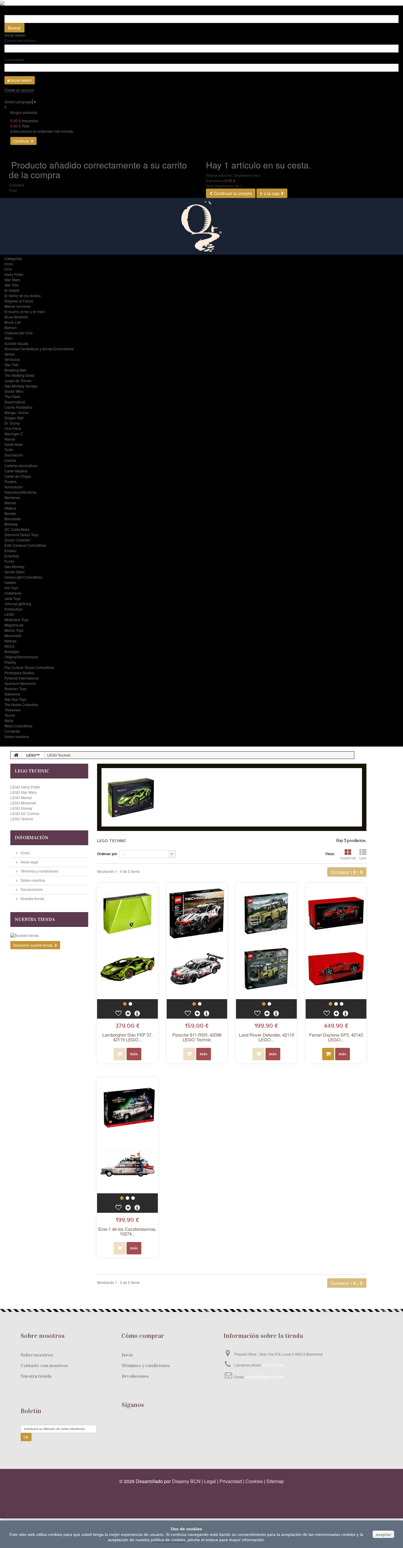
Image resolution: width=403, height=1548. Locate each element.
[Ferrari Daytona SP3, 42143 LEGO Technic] (336, 941)
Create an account (19, 89)
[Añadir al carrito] (328, 1054)
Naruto (9, 438)
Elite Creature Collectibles (25, 545)
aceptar (383, 1534)
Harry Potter (14, 274)
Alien (8, 338)
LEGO (9, 614)
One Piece (12, 428)
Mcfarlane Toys (16, 619)
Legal (210, 1481)
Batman (10, 327)
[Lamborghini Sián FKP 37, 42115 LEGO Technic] (127, 941)
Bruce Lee (12, 322)
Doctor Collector (17, 539)
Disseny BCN (186, 1481)
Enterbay (11, 555)
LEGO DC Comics (24, 813)
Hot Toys (11, 587)
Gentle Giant (14, 571)
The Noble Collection (21, 704)
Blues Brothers (16, 316)
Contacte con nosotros (44, 1365)
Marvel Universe (17, 306)
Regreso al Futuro (18, 300)
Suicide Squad (16, 343)
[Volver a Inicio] (16, 755)
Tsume (9, 715)
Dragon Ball (14, 417)
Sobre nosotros (16, 736)
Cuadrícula (348, 857)
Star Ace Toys (15, 699)
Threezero (12, 709)
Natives (10, 640)
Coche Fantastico (18, 407)
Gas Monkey (14, 566)
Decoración (13, 454)
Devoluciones (31, 889)
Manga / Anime (16, 412)
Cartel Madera (15, 470)
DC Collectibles (17, 529)
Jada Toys (12, 598)
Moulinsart (12, 635)
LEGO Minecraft (23, 802)
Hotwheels (13, 592)
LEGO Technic (21, 818)
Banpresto (12, 518)
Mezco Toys (13, 630)
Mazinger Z (13, 433)
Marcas (10, 502)
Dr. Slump (12, 423)
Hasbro (10, 582)
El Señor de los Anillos (22, 295)
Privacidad (230, 1481)
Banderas (12, 497)
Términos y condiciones (39, 870)
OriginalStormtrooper (21, 656)
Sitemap (275, 1481)
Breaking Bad (15, 369)
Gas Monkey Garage (20, 385)
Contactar (12, 731)
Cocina (10, 460)
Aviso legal (29, 861)
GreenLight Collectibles (23, 577)
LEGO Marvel (21, 797)
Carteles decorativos (20, 465)
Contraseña (14, 59)
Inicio (8, 263)
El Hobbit (11, 290)
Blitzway (11, 523)
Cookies (254, 1481)
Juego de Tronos (17, 380)
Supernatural (14, 401)
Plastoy (10, 662)
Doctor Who (13, 391)
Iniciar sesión (15, 34)
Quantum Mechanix (20, 683)
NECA (9, 646)
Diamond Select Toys (21, 534)
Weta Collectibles (18, 725)
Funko (9, 561)
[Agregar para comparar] (128, 1013)
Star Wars (12, 279)
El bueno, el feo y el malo (24, 311)
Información (31, 837)
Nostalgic (11, 651)
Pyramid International (21, 677)
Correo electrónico (20, 40)
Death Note (13, 444)
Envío (25, 852)
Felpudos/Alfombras (20, 492)
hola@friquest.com (264, 1377)
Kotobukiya (13, 608)
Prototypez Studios (19, 672)
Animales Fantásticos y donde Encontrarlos (39, 348)
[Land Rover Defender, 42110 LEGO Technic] (266, 941)
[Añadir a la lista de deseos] (118, 1013)
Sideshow (12, 693)
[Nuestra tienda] (49, 935)
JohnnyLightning (17, 603)
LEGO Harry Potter (25, 786)
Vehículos (12, 359)
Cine (8, 268)
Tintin (8, 449)
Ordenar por (107, 853)
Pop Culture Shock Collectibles (29, 667)
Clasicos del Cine (18, 332)
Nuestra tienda (32, 898)
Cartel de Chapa (17, 476)
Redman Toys (15, 688)
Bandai (10, 513)
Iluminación (13, 486)
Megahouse (14, 624)
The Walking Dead (19, 375)
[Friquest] (201, 226)
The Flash (12, 396)
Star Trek (11, 284)
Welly (8, 720)
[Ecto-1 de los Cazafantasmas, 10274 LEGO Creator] (127, 1135)
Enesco (10, 550)
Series (9, 353)
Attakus (10, 507)
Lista (362, 857)
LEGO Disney (21, 808)
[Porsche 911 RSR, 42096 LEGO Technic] (197, 941)
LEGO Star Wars (23, 792)
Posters (10, 481)
